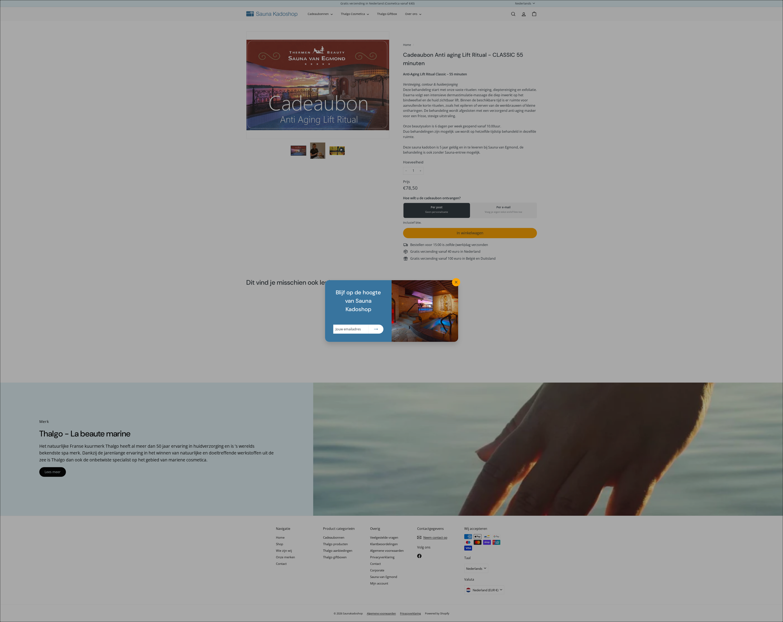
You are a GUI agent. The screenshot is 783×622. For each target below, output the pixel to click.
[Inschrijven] (376, 329)
